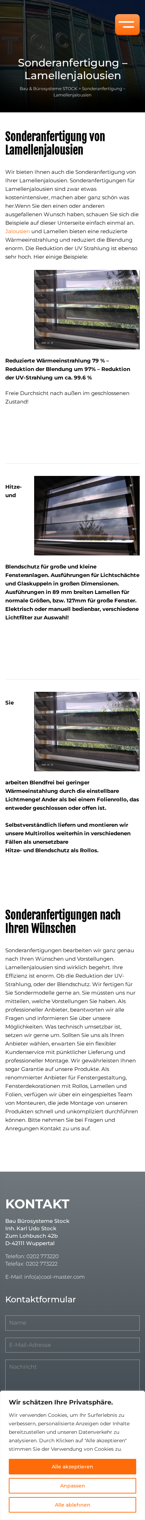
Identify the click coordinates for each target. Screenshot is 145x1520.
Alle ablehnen (72, 1505)
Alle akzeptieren (72, 1466)
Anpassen (72, 1486)
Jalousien (17, 231)
